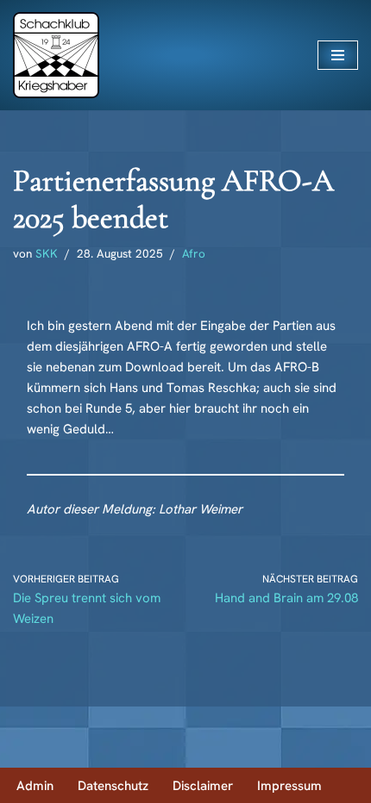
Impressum (289, 785)
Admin (34, 785)
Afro (193, 253)
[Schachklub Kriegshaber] (56, 55)
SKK (46, 253)
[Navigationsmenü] (338, 55)
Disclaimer (203, 785)
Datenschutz (113, 785)
